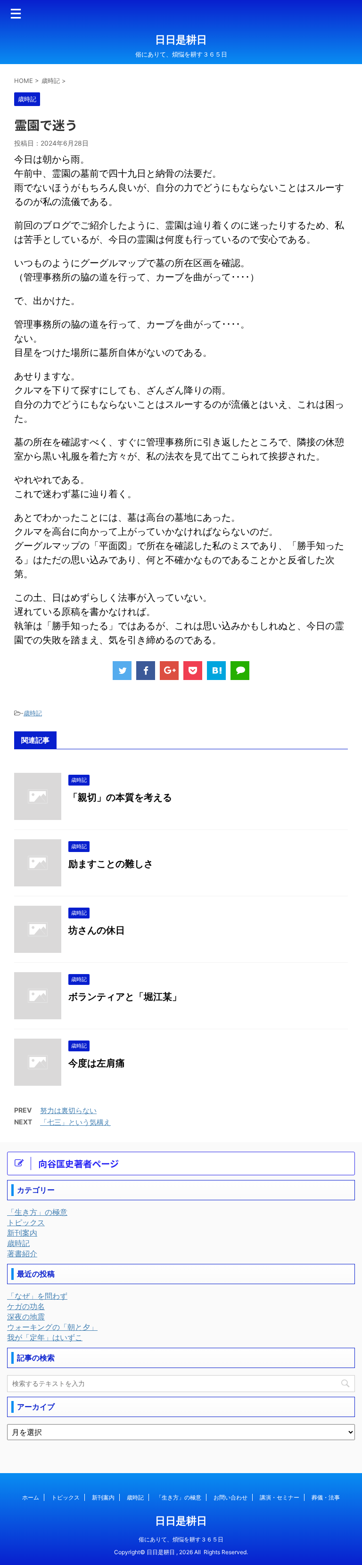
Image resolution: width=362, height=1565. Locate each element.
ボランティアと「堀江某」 (124, 996)
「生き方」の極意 (178, 1497)
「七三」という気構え (75, 1122)
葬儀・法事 (326, 1497)
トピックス (65, 1497)
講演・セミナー (279, 1497)
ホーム (30, 1497)
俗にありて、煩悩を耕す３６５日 (181, 1539)
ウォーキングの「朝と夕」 (52, 1327)
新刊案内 (103, 1497)
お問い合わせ (230, 1497)
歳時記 (33, 713)
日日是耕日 (181, 39)
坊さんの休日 (96, 930)
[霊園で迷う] (216, 670)
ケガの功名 (26, 1306)
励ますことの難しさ (110, 863)
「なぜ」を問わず (37, 1296)
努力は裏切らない (68, 1110)
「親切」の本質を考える (120, 797)
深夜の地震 (26, 1316)
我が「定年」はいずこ (44, 1337)
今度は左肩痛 (96, 1063)
